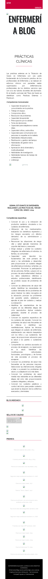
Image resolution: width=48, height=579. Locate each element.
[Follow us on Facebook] (19, 3)
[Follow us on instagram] (29, 3)
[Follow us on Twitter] (24, 3)
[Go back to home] (24, 23)
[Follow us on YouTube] (37, 3)
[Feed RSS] (15, 3)
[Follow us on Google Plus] (33, 3)
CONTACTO (38, 7)
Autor (9, 3)
